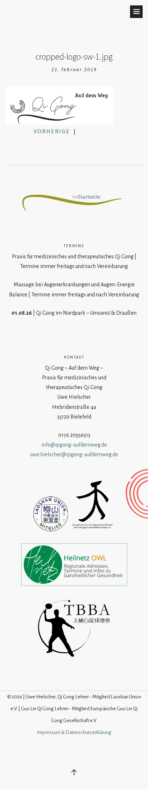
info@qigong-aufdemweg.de (74, 445)
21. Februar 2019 (74, 69)
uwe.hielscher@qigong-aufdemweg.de (74, 454)
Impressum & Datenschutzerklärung (74, 732)
